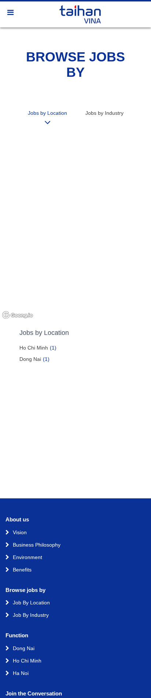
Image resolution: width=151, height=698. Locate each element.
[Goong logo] (18, 315)
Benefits (22, 570)
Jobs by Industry (104, 113)
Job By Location (31, 602)
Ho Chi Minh (37, 348)
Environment (27, 557)
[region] (75, 227)
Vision (20, 532)
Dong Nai (34, 359)
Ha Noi (21, 673)
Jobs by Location (47, 113)
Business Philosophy (36, 545)
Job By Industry (31, 615)
